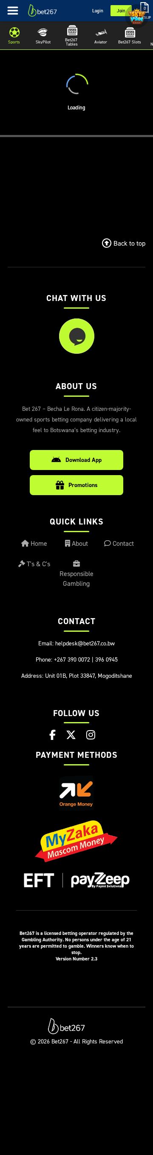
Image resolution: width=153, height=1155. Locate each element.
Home (38, 543)
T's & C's (37, 563)
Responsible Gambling (77, 578)
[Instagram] (90, 735)
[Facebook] (52, 735)
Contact (122, 543)
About (79, 543)
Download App (83, 460)
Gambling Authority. (43, 939)
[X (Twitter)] (71, 735)
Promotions (83, 485)
